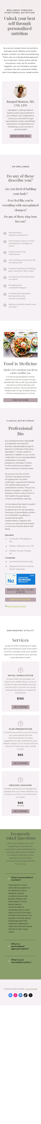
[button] (20, 400)
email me (21, 864)
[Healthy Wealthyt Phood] (20, 606)
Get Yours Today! (31, 989)
